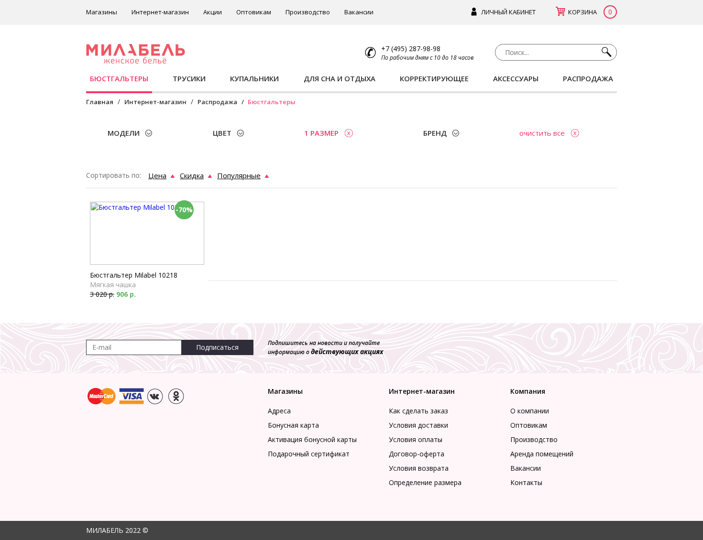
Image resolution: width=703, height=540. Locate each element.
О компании (529, 410)
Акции (212, 12)
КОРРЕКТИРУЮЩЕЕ (434, 78)
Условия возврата (419, 468)
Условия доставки (418, 425)
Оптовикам (253, 12)
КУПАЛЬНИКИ (254, 78)
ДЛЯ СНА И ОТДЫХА (339, 78)
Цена (157, 175)
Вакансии (358, 12)
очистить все (542, 133)
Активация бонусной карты (312, 439)
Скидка (192, 175)
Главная (99, 101)
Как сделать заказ (418, 410)
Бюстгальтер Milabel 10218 (133, 275)
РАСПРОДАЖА (588, 78)
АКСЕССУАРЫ (515, 78)
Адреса (279, 410)
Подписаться (217, 347)
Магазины (101, 12)
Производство (308, 12)
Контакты (526, 482)
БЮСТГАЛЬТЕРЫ (119, 78)
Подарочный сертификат (309, 453)
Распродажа (217, 101)
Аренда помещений (541, 453)
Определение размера (425, 482)
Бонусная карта (293, 425)
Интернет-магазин (160, 12)
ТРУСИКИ (189, 78)
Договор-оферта (416, 453)
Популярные (239, 175)
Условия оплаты (415, 439)
